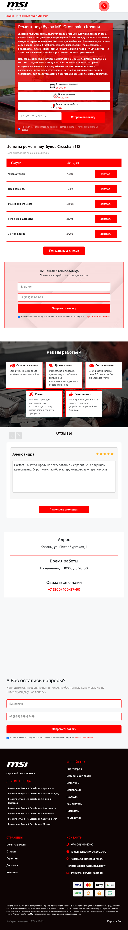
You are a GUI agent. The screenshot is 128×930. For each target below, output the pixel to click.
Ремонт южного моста (20, 204)
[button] (12, 435)
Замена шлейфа (16, 233)
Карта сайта (114, 921)
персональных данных (98, 316)
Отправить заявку (83, 117)
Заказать (105, 174)
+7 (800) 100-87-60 (64, 590)
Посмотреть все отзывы (64, 509)
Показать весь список (64, 251)
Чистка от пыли (16, 174)
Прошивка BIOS (16, 189)
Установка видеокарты (20, 218)
